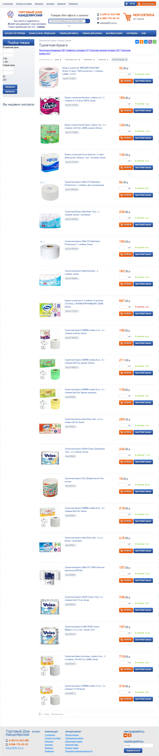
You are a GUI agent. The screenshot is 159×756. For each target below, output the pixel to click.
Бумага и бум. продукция (42, 33)
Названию (88, 59)
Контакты (50, 3)
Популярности (71, 59)
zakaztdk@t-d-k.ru (108, 23)
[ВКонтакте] (137, 42)
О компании (8, 3)
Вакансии (61, 3)
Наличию (102, 59)
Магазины (39, 3)
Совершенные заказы (74, 738)
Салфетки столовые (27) (77, 50)
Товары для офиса (68, 33)
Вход (132, 3)
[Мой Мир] (146, 42)
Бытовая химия (114, 33)
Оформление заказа (73, 741)
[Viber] (150, 42)
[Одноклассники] (141, 42)
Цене (57, 59)
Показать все (57, 714)
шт (129, 74)
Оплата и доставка (24, 3)
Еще (144, 33)
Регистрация (148, 3)
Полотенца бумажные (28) (52, 50)
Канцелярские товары (47, 40)
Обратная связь (71, 745)
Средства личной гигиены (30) (105, 50)
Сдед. (47, 714)
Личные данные (72, 735)
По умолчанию (118, 59)
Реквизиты (73, 3)
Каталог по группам (15, 33)
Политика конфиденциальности (79, 751)
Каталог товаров (64, 40)
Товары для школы (92, 33)
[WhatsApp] (154, 42)
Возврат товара (71, 748)
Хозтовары (132, 33)
